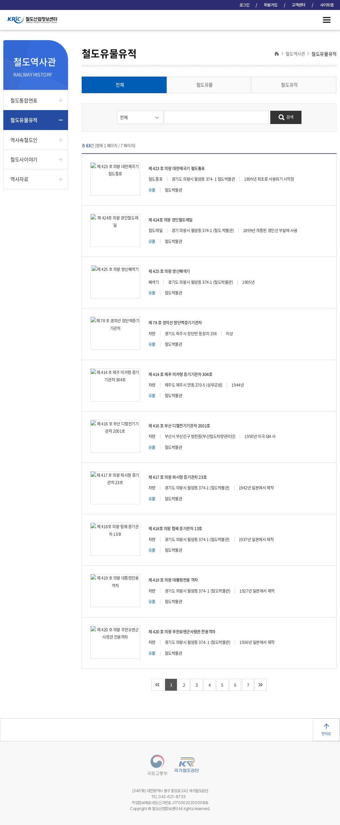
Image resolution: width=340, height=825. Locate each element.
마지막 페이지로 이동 (261, 685)
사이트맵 (326, 5)
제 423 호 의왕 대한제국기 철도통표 (176, 168)
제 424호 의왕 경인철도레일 (170, 220)
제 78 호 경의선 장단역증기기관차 (175, 323)
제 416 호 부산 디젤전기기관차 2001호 (179, 426)
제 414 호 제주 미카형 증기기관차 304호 (180, 374)
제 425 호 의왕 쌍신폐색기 (169, 271)
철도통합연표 (23, 100)
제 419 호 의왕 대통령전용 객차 (173, 580)
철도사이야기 (23, 159)
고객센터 (298, 5)
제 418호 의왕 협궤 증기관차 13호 (175, 529)
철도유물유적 (23, 120)
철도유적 (289, 84)
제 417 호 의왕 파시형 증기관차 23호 (177, 477)
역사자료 (19, 179)
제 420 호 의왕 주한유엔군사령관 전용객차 (181, 632)
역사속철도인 (23, 140)
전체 (120, 84)
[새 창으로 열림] (154, 766)
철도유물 (204, 84)
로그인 (244, 5)
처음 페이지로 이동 (157, 685)
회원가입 (270, 5)
